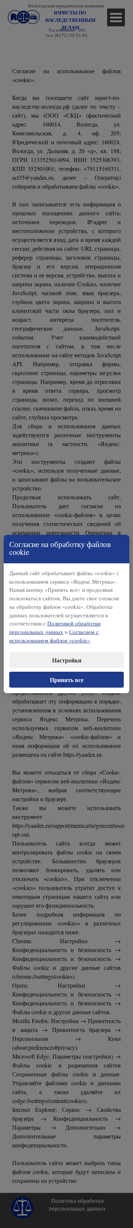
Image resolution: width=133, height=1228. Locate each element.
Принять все (66, 679)
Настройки (66, 660)
